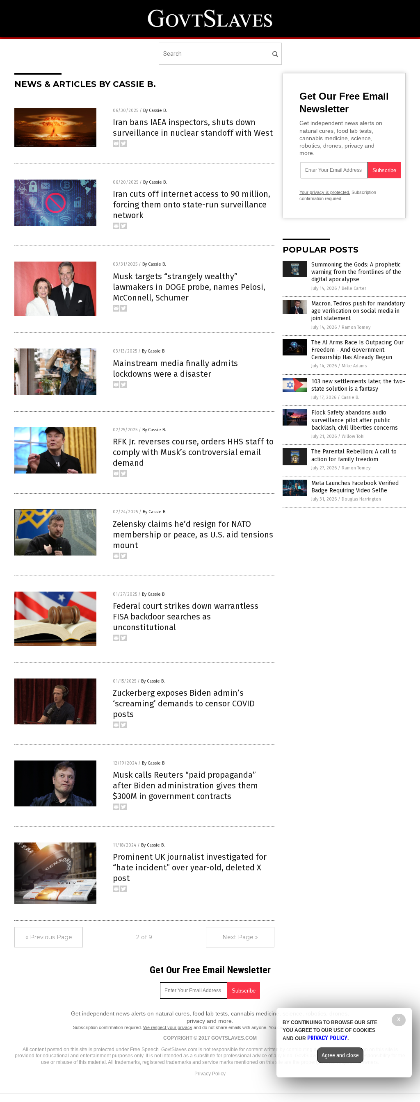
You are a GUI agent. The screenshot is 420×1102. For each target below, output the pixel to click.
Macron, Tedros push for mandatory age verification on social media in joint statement (358, 311)
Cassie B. (350, 397)
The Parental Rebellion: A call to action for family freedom (354, 455)
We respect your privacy (167, 1027)
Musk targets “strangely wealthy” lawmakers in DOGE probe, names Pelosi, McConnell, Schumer (189, 287)
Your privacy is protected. (324, 192)
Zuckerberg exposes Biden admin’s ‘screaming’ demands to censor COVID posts (184, 703)
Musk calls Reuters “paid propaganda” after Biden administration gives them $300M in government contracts (185, 785)
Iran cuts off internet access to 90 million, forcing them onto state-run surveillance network (191, 204)
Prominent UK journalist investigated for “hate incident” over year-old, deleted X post (190, 867)
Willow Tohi (353, 436)
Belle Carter (354, 288)
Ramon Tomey (356, 327)
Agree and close (340, 1055)
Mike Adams (354, 366)
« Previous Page (48, 937)
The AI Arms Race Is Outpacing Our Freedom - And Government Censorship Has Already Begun (357, 350)
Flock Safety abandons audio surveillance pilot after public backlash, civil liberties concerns (354, 420)
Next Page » (240, 937)
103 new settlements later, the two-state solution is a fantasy (358, 385)
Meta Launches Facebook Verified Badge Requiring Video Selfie (355, 487)
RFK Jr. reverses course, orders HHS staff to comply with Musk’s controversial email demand (193, 452)
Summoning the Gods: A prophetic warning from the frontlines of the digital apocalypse (356, 272)
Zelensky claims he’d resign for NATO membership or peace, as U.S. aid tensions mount (193, 534)
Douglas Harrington (361, 499)
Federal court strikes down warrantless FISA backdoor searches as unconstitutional (185, 616)
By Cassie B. (155, 110)
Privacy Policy (210, 1074)
